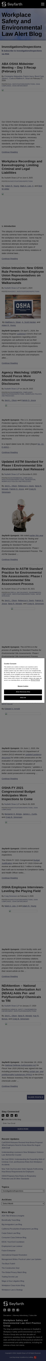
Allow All (23, 697)
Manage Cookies (23, 686)
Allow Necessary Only (23, 691)
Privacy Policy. (35, 680)
